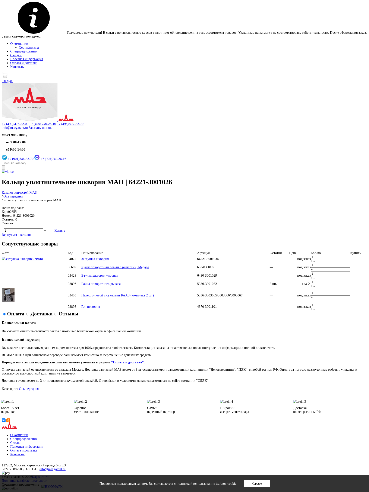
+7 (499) (15, 124)
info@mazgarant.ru (15, 127)
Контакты (17, 66)
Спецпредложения (23, 51)
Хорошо (257, 483)
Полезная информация (26, 59)
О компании (19, 43)
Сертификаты (29, 47)
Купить (59, 230)
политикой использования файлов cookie (206, 483)
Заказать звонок (40, 127)
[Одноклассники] (8, 420)
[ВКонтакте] (4, 420)
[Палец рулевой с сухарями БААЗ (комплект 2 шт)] (8, 300)
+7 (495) (42, 124)
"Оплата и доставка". (128, 362)
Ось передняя (29, 388)
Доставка (42, 313)
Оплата (15, 313)
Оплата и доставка (23, 63)
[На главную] (38, 120)
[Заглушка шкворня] (22, 259)
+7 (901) (20, 159)
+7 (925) (53, 159)
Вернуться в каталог (16, 235)
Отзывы (68, 313)
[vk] (8, 171)
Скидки (16, 55)
